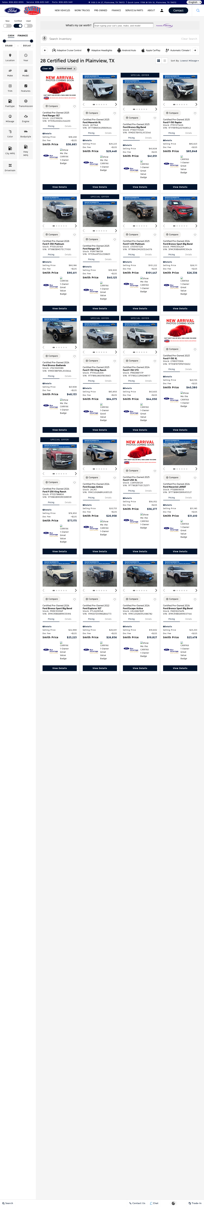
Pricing (51, 126)
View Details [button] (59, 187)
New (8, 21)
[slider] (4, 41)
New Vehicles (62, 10)
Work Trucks (82, 10)
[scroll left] (45, 50)
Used (28, 21)
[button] (198, 10)
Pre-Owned (100, 10)
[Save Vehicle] (74, 106)
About (151, 10)
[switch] (7, 24)
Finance (116, 10)
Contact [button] (178, 10)
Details (68, 126)
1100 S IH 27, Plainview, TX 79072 (108, 2)
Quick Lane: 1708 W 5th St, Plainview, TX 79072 (152, 2)
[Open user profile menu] (162, 10)
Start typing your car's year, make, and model (118, 26)
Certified (18, 21)
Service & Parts (134, 10)
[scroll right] (195, 50)
